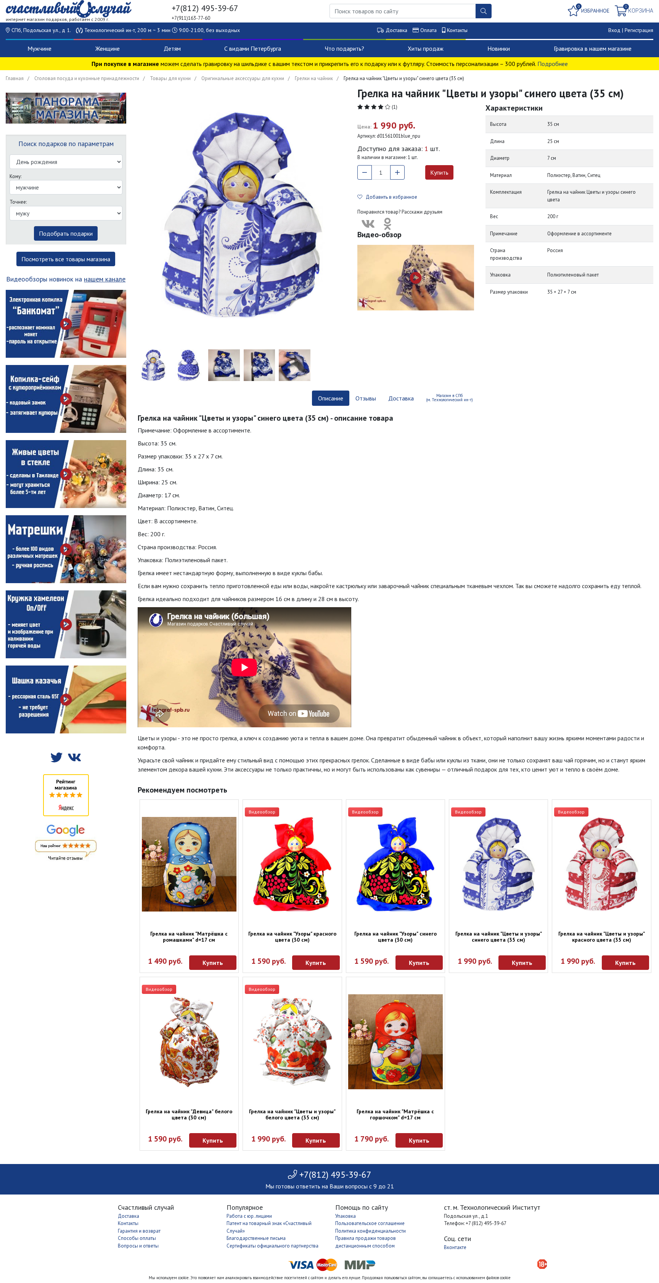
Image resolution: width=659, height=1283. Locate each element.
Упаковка (345, 1216)
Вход (614, 30)
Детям (172, 48)
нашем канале (104, 279)
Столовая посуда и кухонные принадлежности (86, 78)
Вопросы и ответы (138, 1246)
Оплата (428, 30)
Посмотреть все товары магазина (65, 259)
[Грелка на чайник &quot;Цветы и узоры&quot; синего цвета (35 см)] (498, 864)
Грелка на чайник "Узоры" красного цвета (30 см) (292, 936)
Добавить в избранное (389, 197)
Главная (15, 78)
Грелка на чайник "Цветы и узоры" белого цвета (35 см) (292, 1114)
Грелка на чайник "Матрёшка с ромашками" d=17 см (189, 936)
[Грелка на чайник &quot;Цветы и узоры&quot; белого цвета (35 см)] (292, 1041)
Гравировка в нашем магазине (593, 48)
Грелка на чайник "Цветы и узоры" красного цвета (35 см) (601, 936)
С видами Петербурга (252, 48)
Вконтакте (455, 1247)
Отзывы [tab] (365, 398)
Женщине (107, 48)
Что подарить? (344, 48)
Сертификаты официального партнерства (272, 1246)
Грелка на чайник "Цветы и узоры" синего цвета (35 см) (498, 936)
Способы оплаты (137, 1238)
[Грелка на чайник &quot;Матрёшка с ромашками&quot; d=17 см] (189, 864)
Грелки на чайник (314, 78)
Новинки (498, 48)
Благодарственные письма (256, 1238)
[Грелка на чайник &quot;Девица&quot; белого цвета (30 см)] (189, 1041)
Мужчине (39, 48)
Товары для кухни (170, 78)
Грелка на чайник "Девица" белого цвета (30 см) (189, 1114)
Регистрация (639, 30)
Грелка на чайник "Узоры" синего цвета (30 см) (395, 936)
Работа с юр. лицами (249, 1216)
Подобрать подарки (66, 233)
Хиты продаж (426, 48)
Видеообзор (262, 812)
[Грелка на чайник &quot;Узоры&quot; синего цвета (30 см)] (395, 864)
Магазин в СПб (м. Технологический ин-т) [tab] (449, 397)
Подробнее (552, 64)
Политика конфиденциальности (370, 1231)
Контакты (457, 30)
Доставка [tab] (401, 398)
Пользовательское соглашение (370, 1223)
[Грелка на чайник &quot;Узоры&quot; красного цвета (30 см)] (292, 864)
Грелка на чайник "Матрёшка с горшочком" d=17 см (395, 1114)
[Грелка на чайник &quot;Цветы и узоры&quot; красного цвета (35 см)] (601, 864)
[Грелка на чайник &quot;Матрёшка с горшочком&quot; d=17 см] (395, 1041)
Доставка (396, 30)
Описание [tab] (330, 398)
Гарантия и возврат (139, 1231)
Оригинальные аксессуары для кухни (242, 78)
